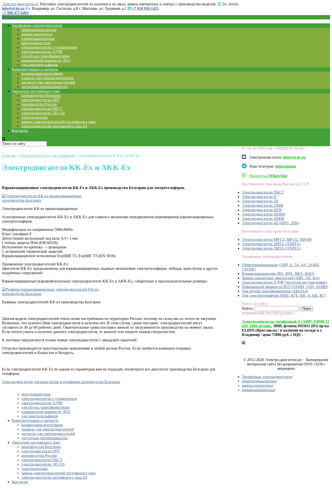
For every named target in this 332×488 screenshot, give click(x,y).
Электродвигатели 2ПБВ (262, 205)
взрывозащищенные (38, 38)
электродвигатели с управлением (49, 47)
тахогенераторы (34, 117)
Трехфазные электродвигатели (37, 25)
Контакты (20, 130)
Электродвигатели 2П (260, 201)
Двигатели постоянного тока (36, 91)
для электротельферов (39, 65)
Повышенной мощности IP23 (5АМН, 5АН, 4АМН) (285, 287)
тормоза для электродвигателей (47, 78)
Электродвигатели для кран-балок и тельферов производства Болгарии (61, 382)
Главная (8, 156)
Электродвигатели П (259, 197)
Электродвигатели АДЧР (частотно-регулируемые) (284, 282)
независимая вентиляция (42, 74)
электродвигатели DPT (40, 100)
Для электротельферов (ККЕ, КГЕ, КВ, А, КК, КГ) (284, 295)
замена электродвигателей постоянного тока (58, 122)
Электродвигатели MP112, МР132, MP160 (277, 239)
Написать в (268, 176)
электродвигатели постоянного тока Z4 (54, 126)
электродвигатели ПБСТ (41, 109)
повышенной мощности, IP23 (45, 60)
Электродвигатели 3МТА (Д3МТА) (271, 248)
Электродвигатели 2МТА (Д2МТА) (271, 244)
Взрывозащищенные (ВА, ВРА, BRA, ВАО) (278, 273)
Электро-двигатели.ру (20, 4)
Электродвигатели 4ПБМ (263, 219)
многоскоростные (36, 43)
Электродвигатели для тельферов (46, 156)
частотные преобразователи (44, 87)
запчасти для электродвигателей (48, 82)
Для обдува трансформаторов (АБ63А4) (275, 291)
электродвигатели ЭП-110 (43, 113)
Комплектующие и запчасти (35, 69)
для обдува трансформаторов (45, 56)
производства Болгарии (41, 95)
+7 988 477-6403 (15, 13)
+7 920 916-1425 (145, 8)
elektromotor (285, 166)
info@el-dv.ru (13, 8)
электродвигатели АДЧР (41, 52)
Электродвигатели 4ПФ (262, 210)
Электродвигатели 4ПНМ (263, 214)
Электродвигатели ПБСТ (263, 192)
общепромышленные (38, 30)
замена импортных (37, 34)
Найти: (247, 308)
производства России (39, 104)
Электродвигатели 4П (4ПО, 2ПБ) (270, 223)
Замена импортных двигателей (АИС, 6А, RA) (281, 278)
